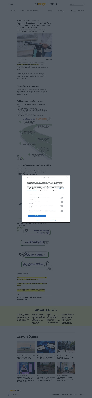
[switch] (61, 198)
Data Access (46, 220)
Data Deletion (39, 220)
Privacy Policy (53, 220)
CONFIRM (37, 215)
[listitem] (46, 195)
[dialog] (46, 199)
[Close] (67, 178)
